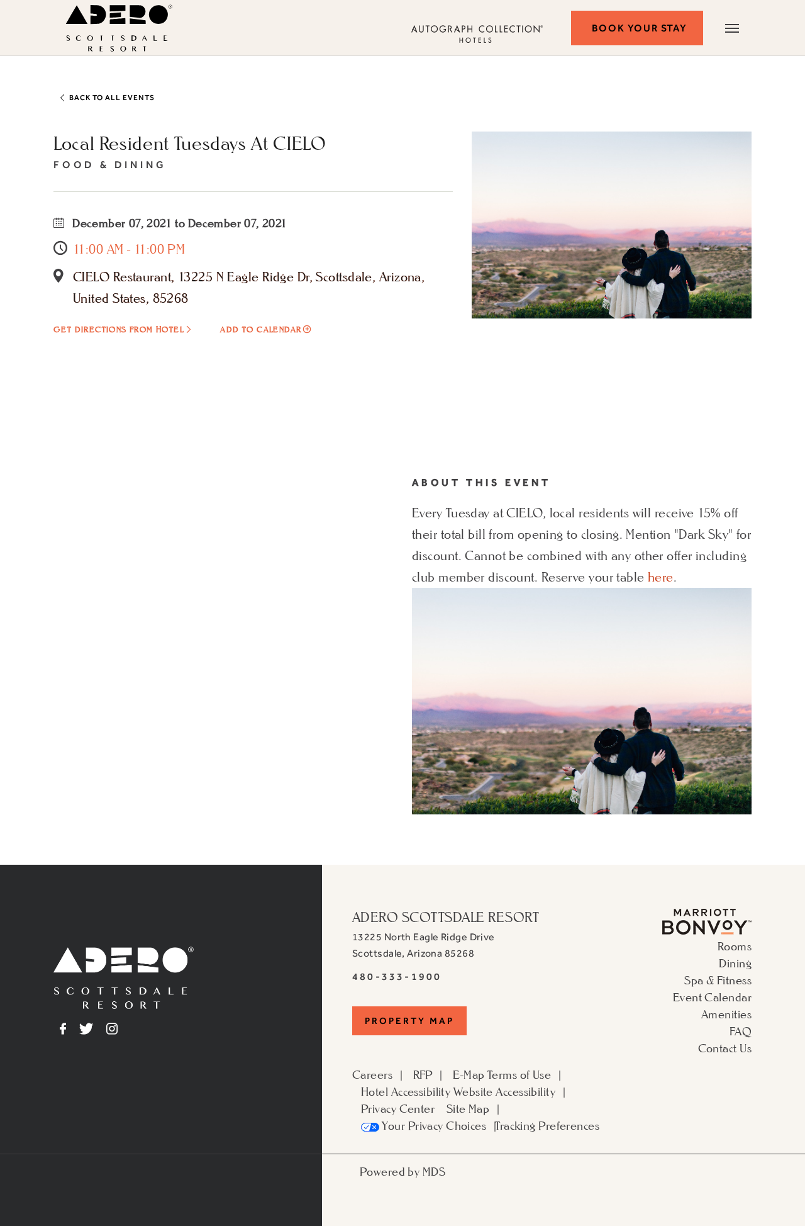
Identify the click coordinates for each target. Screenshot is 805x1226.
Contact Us (725, 1047)
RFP (423, 1074)
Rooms (735, 945)
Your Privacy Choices (432, 1125)
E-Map (468, 1074)
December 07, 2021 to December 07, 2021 (178, 222)
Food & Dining (109, 165)
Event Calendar (712, 996)
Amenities (726, 1013)
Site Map (468, 1108)
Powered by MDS (402, 1171)
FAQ (741, 1030)
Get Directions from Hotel (118, 329)
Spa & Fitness (718, 979)
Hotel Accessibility (405, 1091)
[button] (637, 28)
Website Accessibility (504, 1091)
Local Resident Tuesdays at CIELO (189, 143)
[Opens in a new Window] (707, 920)
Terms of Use (519, 1074)
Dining (735, 962)
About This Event (481, 482)
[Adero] (123, 976)
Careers (372, 1074)
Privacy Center (398, 1108)
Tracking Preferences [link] (547, 1125)
